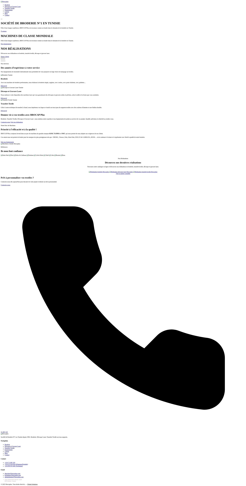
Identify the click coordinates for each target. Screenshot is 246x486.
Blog (6, 13)
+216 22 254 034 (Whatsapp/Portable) (16, 464)
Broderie (7, 5)
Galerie (7, 12)
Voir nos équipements (7, 142)
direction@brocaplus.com (12, 473)
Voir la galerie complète (123, 173)
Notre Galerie (5, 56)
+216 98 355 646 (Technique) (14, 466)
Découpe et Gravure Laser (13, 6)
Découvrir (4, 86)
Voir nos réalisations (17, 122)
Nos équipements (6, 44)
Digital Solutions (32, 484)
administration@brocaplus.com (14, 477)
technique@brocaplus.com (13, 475)
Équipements (8, 10)
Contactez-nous (5, 122)
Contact (7, 15)
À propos (3, 31)
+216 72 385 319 (10, 462)
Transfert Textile (10, 8)
